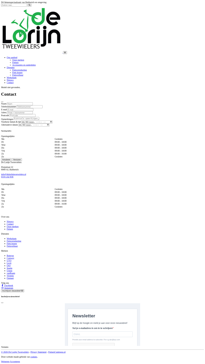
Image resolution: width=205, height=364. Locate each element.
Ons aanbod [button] (12, 57)
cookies (33, 357)
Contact (10, 82)
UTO (9, 260)
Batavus (10, 255)
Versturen (17, 160)
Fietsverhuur (17, 75)
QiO (9, 265)
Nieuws (10, 80)
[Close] (2, 101)
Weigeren (5, 361)
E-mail (4, 109)
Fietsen (15, 62)
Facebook (8, 285)
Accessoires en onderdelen (24, 65)
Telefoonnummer (8, 106)
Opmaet (10, 278)
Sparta (9, 268)
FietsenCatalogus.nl (57, 352)
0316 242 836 (7, 177)
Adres (3, 112)
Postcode (5, 115)
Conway (10, 258)
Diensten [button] (11, 67)
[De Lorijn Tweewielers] (32, 52)
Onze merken (18, 60)
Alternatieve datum (9, 125)
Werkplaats (11, 77)
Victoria (10, 276)
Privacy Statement (38, 352)
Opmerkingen (7, 119)
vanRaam (11, 273)
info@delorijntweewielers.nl (13, 174)
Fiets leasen (17, 72)
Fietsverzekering (19, 70)
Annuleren (6, 160)
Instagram (8, 288)
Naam (3, 103)
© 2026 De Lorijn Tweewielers (15, 352)
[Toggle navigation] (65, 52)
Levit (9, 263)
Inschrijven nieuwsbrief (11, 291)
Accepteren (15, 361)
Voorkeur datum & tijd (11, 122)
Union (9, 270)
